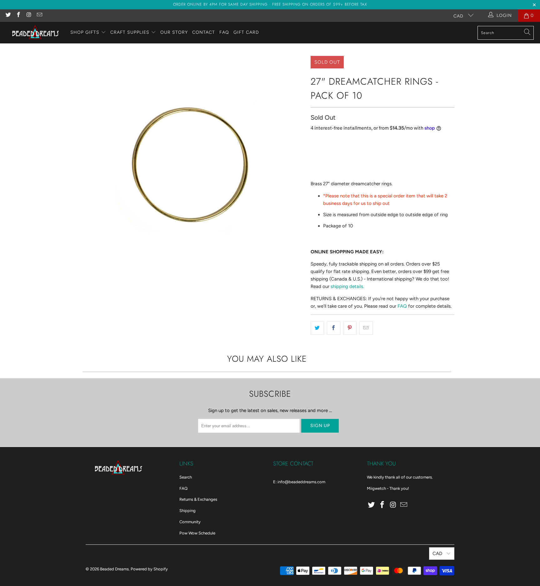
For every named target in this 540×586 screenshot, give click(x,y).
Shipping (187, 510)
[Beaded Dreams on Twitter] (8, 15)
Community (190, 521)
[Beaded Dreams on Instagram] (29, 15)
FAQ (224, 32)
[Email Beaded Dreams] (39, 15)
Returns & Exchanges (198, 499)
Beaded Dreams (114, 569)
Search (185, 477)
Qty (314, 141)
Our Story (174, 32)
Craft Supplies (129, 32)
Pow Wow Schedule (197, 533)
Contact (203, 32)
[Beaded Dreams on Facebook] (18, 15)
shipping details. (347, 286)
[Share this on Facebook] (333, 328)
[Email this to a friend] (366, 328)
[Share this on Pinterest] (350, 328)
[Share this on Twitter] (317, 328)
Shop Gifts (84, 32)
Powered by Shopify (149, 569)
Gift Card (246, 32)
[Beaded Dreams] (35, 32)
